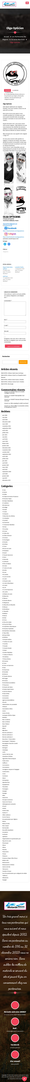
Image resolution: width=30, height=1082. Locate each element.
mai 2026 (4, 417)
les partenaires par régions (11, 95)
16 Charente (5, 522)
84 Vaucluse (5, 670)
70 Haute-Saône (6, 639)
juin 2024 (4, 435)
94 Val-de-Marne (7, 691)
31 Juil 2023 (7, 90)
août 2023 (5, 456)
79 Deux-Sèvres (6, 659)
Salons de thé (6, 867)
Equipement (5, 784)
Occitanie (4, 834)
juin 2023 (4, 461)
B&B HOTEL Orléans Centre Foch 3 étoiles (12, 382)
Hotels (4, 808)
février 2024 (5, 443)
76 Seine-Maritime (18, 40)
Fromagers (5, 789)
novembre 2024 (6, 426)
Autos (4, 711)
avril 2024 (5, 439)
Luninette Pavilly (19, 267)
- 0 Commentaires (8, 92)
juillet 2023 (5, 458)
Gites (3, 795)
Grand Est (5, 797)
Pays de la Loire (6, 841)
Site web (6, 331)
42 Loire (4, 579)
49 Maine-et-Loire (7, 594)
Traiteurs (4, 875)
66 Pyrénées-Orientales (8, 631)
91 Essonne (5, 685)
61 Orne (4, 620)
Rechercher (6, 356)
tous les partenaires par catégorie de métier (14, 873)
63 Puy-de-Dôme (7, 624)
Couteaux (5, 776)
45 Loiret (4, 585)
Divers (4, 778)
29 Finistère (5, 550)
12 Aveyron (5, 514)
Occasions (5, 832)
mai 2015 (4, 478)
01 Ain (4, 490)
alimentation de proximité (9, 704)
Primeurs (4, 856)
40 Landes (5, 574)
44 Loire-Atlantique (7, 583)
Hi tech (4, 806)
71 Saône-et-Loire (7, 641)
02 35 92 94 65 (8, 225)
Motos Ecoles (6, 823)
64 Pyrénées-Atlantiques (9, 626)
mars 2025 (5, 424)
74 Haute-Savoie (6, 648)
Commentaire (8, 300)
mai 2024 (4, 437)
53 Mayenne (5, 602)
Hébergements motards (9, 804)
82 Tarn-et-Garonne (7, 665)
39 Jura (4, 572)
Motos (4, 821)
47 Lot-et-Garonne (7, 589)
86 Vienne (5, 674)
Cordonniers (5, 771)
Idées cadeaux (6, 815)
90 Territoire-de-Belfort (8, 683)
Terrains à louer (6, 871)
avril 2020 (5, 474)
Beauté (4, 726)
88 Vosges (5, 678)
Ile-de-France (6, 817)
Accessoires (5, 696)
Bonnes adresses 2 (7, 735)
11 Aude (4, 511)
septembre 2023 (6, 454)
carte (3, 752)
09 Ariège (4, 507)
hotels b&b (5, 810)
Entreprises (5, 780)
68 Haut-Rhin (6, 635)
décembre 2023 (6, 448)
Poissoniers (5, 851)
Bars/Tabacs (5, 724)
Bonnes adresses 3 (19, 94)
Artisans (4, 706)
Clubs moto (5, 760)
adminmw (16, 90)
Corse (3, 773)
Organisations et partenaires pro (11, 838)
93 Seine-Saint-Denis (8, 689)
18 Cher (4, 527)
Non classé (5, 825)
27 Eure (4, 546)
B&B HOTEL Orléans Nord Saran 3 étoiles (12, 379)
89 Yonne (5, 680)
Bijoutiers (5, 730)
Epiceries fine (6, 782)
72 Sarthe (5, 644)
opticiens (6, 97)
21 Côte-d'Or (5, 533)
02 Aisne (4, 492)
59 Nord (4, 615)
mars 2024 (5, 441)
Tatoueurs (5, 869)
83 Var (4, 667)
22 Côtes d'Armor (7, 535)
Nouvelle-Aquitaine (7, 830)
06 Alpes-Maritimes (7, 501)
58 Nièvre (4, 613)
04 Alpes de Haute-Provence (10, 496)
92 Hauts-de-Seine (7, 687)
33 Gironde (5, 559)
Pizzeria (4, 849)
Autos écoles (6, 713)
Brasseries (5, 745)
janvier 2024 (5, 445)
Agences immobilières (8, 700)
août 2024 (5, 430)
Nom (5, 319)
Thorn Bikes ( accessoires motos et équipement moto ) (16, 406)
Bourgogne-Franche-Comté (10, 743)
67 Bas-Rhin (5, 633)
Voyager (4, 880)
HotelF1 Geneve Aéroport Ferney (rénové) (16, 400)
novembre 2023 (6, 450)
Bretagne (5, 747)
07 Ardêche (5, 503)
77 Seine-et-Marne (7, 654)
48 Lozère (5, 592)
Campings (5, 750)
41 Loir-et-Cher (6, 576)
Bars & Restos (6, 719)
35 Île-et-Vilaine (6, 563)
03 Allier (4, 494)
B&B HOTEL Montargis (7, 384)
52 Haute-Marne (6, 600)
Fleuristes (5, 786)
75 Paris (4, 650)
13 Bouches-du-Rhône (8, 516)
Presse (4, 854)
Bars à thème (6, 722)
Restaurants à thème (8, 864)
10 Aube (4, 509)
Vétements (5, 877)
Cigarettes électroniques (9, 758)
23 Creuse (5, 537)
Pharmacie (5, 843)
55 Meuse (4, 607)
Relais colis (5, 860)
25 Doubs (4, 542)
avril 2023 (4, 463)
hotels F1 (5, 812)
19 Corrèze (5, 529)
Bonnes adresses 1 (7, 732)
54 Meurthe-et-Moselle (8, 605)
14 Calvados (5, 518)
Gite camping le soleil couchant (19, 403)
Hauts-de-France (7, 802)
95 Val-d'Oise (5, 693)
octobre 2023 (5, 452)
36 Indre (4, 566)
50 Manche (5, 596)
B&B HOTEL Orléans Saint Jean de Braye (12, 373)
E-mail (6, 325)
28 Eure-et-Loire (6, 548)
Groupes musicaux (7, 799)
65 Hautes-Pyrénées (8, 628)
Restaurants (5, 862)
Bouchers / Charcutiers (8, 739)
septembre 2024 (6, 428)
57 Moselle (5, 611)
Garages (4, 791)
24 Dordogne (6, 540)
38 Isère (4, 570)
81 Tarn (4, 663)
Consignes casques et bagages (10, 769)
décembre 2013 (6, 480)
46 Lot (4, 587)
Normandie (21, 95)
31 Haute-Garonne (7, 555)
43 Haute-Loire (6, 581)
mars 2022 (5, 467)
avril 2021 (4, 469)
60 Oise (4, 618)
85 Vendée (5, 672)
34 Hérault (5, 561)
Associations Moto (7, 709)
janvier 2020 (5, 476)
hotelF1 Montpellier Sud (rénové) (14, 396)
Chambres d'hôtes (7, 756)
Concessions (5, 765)
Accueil (6, 37)
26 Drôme (5, 544)
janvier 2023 (5, 465)
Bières (4, 728)
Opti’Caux (5, 276)
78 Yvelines (5, 657)
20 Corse (4, 531)
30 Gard (4, 553)
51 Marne (4, 598)
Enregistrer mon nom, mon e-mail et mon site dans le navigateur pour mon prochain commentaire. (15, 340)
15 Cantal (5, 520)
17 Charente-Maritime (8, 524)
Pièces (4, 845)
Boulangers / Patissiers (8, 741)
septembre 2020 (6, 471)
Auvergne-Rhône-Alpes (8, 715)
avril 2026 (5, 419)
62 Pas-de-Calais (6, 622)
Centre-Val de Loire (7, 754)
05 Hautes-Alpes (7, 498)
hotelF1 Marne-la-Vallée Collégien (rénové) (14, 392)
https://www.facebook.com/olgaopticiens (13, 231)
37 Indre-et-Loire (7, 568)
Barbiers (4, 717)
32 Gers (4, 557)
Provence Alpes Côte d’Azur (10, 858)
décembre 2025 (6, 422)
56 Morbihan (5, 609)
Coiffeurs (4, 763)
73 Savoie (4, 646)
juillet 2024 (5, 432)
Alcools (4, 702)
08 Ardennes (5, 505)
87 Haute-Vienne (7, 676)
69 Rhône (5, 637)
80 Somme (5, 661)
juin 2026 (4, 415)
